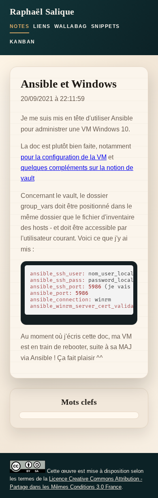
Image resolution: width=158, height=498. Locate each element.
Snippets (105, 26)
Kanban (22, 42)
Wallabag (70, 26)
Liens (41, 26)
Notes (19, 26)
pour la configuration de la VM (64, 157)
